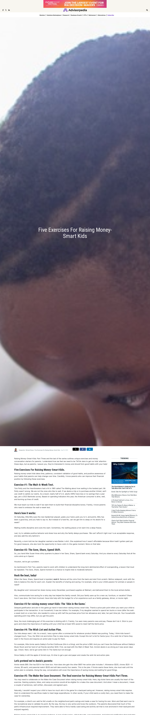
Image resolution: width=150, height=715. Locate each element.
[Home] (75, 10)
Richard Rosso (30, 450)
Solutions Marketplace (54, 15)
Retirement (92, 15)
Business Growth (76, 15)
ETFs (85, 15)
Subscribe (110, 15)
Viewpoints (22, 450)
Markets (42, 15)
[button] (76, 449)
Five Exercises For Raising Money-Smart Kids (47, 450)
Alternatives (102, 15)
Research (66, 15)
